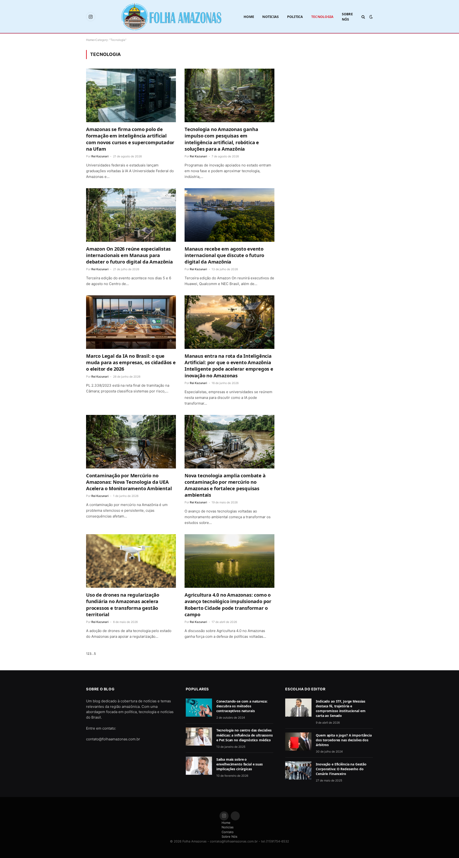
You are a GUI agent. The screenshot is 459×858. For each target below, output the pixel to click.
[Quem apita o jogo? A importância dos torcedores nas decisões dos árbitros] (298, 741)
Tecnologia (322, 16)
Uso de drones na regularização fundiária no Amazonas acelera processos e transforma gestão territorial (122, 605)
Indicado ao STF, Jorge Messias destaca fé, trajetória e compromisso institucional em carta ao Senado (340, 708)
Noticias (270, 16)
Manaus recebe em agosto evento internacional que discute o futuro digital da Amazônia (224, 255)
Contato (228, 832)
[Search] (363, 16)
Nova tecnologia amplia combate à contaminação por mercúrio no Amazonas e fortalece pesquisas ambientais (225, 485)
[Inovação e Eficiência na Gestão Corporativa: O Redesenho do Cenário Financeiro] (298, 770)
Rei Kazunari (100, 156)
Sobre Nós (347, 17)
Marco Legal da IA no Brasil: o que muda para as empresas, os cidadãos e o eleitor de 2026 (131, 362)
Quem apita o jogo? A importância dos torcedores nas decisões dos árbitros (344, 740)
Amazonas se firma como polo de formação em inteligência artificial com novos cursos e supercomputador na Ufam (130, 139)
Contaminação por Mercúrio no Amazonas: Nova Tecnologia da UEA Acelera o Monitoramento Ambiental (129, 482)
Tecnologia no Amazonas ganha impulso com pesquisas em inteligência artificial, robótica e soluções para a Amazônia (222, 139)
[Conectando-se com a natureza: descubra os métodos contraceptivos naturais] (199, 707)
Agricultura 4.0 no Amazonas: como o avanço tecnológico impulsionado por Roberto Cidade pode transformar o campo (228, 605)
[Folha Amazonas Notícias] (171, 16)
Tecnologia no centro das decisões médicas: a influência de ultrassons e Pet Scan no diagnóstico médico (244, 735)
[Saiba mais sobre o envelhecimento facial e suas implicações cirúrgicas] (199, 766)
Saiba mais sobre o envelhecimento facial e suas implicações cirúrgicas (239, 764)
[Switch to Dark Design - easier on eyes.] (370, 17)
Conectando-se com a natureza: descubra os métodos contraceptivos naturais (242, 706)
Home (249, 16)
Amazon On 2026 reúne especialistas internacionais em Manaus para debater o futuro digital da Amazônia (129, 255)
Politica (295, 16)
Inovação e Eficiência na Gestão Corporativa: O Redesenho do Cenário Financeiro (341, 769)
